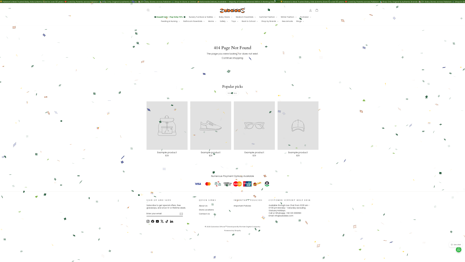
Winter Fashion (288, 17)
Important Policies (242, 206)
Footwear (304, 17)
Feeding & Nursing (169, 21)
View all (232, 93)
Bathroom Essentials (193, 21)
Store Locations (206, 210)
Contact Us (204, 214)
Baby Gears (224, 17)
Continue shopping (232, 57)
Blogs (299, 21)
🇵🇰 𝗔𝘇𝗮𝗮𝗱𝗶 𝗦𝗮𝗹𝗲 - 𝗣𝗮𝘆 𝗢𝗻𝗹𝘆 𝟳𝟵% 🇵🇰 (169, 17)
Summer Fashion (267, 17)
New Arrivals (287, 21)
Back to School (249, 21)
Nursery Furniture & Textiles (201, 17)
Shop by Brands (269, 21)
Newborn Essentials (245, 17)
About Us (203, 206)
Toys (234, 21)
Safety (223, 21)
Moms (211, 21)
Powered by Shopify (232, 230)
